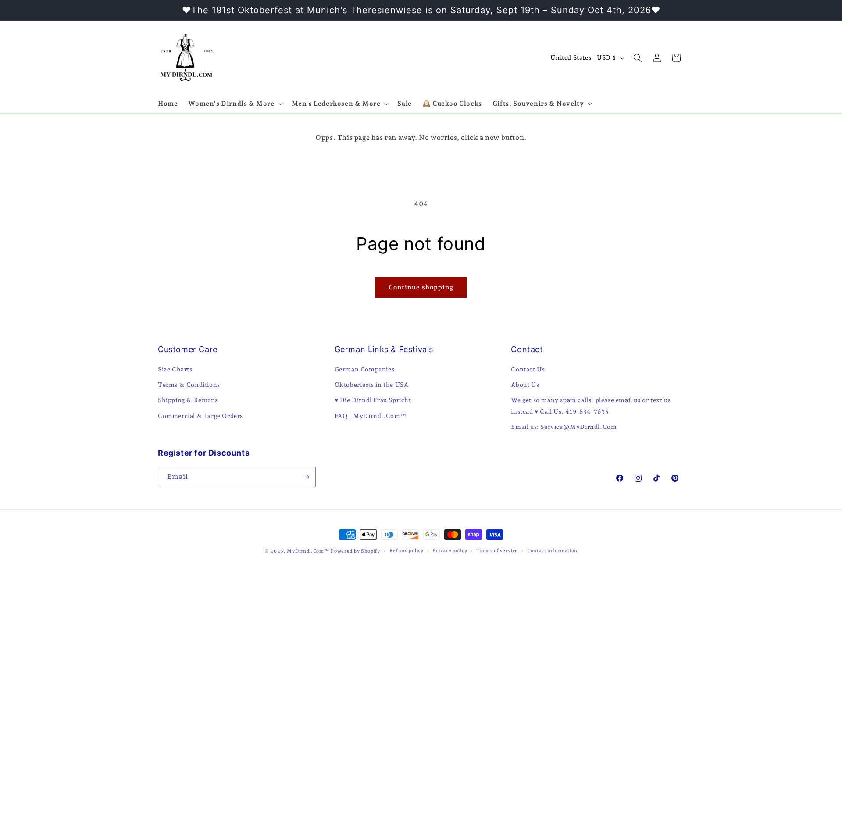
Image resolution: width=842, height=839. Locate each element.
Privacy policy (449, 550)
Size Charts (175, 369)
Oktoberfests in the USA (372, 384)
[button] (234, 104)
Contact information (552, 550)
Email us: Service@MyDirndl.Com (564, 426)
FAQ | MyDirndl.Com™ (371, 415)
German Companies (365, 369)
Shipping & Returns (188, 399)
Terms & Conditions (189, 384)
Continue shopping (421, 287)
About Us (525, 384)
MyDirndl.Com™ (308, 551)
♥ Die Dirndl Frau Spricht (373, 399)
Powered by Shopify (355, 551)
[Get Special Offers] (305, 477)
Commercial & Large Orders (200, 415)
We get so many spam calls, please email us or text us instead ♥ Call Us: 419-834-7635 (591, 405)
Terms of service (497, 550)
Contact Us (528, 369)
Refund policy (406, 550)
